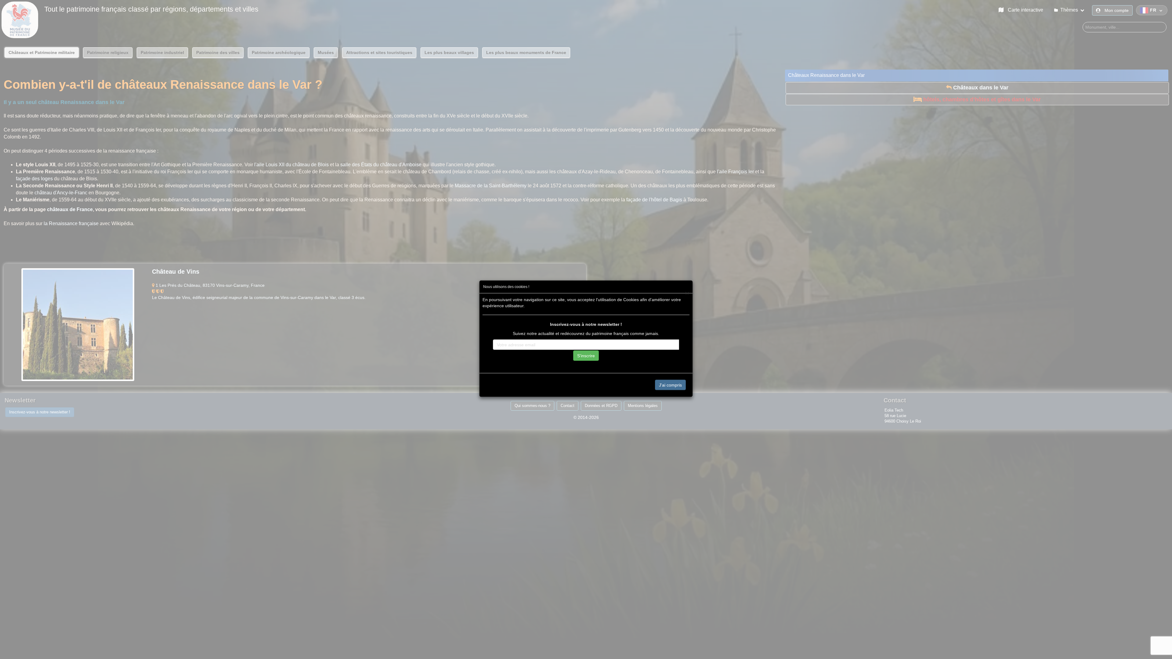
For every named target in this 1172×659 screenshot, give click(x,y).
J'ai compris (670, 384)
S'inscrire (586, 355)
